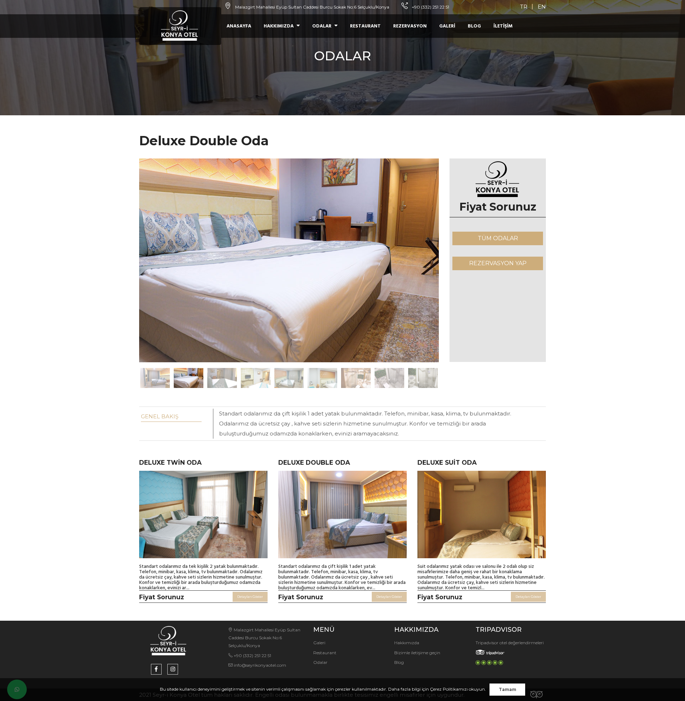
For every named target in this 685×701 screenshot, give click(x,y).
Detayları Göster (250, 597)
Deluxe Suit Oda (447, 462)
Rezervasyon (410, 26)
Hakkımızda (279, 26)
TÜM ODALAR (498, 238)
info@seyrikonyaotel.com (259, 665)
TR (523, 6)
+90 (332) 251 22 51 (430, 7)
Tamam (507, 689)
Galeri (447, 26)
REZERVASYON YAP (498, 263)
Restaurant (365, 26)
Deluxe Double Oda (314, 462)
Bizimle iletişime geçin (417, 652)
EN (542, 6)
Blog (474, 26)
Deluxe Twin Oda (170, 462)
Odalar (321, 26)
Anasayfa (239, 26)
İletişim (503, 26)
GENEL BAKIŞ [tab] (159, 416)
